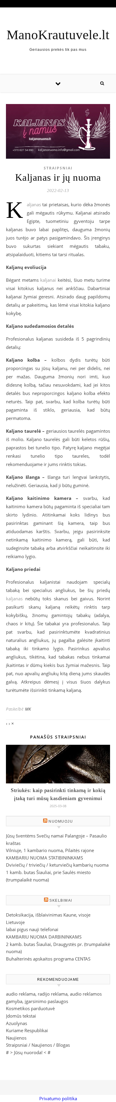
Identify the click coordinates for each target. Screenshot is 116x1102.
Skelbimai (60, 900)
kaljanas (14, 599)
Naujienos (16, 1038)
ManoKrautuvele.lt (58, 35)
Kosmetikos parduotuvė (30, 1008)
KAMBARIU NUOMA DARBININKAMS (43, 937)
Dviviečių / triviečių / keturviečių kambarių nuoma (57, 865)
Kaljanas (34, 204)
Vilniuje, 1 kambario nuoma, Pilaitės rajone (50, 850)
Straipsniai (58, 168)
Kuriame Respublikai (27, 1030)
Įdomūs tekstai (21, 1016)
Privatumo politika (58, 1098)
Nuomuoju (60, 821)
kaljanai (48, 280)
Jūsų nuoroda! (28, 1052)
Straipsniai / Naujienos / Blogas (38, 1045)
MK (28, 709)
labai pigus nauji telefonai (32, 929)
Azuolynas (16, 1023)
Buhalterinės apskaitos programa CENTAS (48, 959)
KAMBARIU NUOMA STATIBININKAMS (44, 858)
